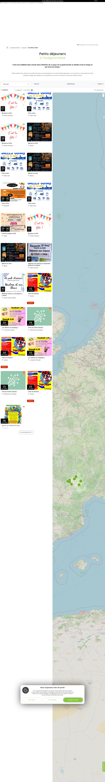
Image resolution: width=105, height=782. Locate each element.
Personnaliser (52, 700)
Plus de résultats (25, 432)
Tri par (17, 90)
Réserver (30, 303)
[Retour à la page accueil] (7, 47)
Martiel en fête (33, 143)
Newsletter (104, 766)
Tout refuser (32, 700)
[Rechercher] (28, 84)
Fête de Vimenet (33, 293)
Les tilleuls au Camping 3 (10, 327)
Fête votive (31, 113)
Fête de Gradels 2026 (9, 233)
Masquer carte (100, 90)
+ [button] (103, 94)
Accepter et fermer (73, 700)
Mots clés (6, 84)
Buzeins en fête (7, 113)
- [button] (103, 96)
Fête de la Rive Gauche (35, 327)
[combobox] (80, 84)
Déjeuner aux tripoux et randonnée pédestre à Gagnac (39, 264)
